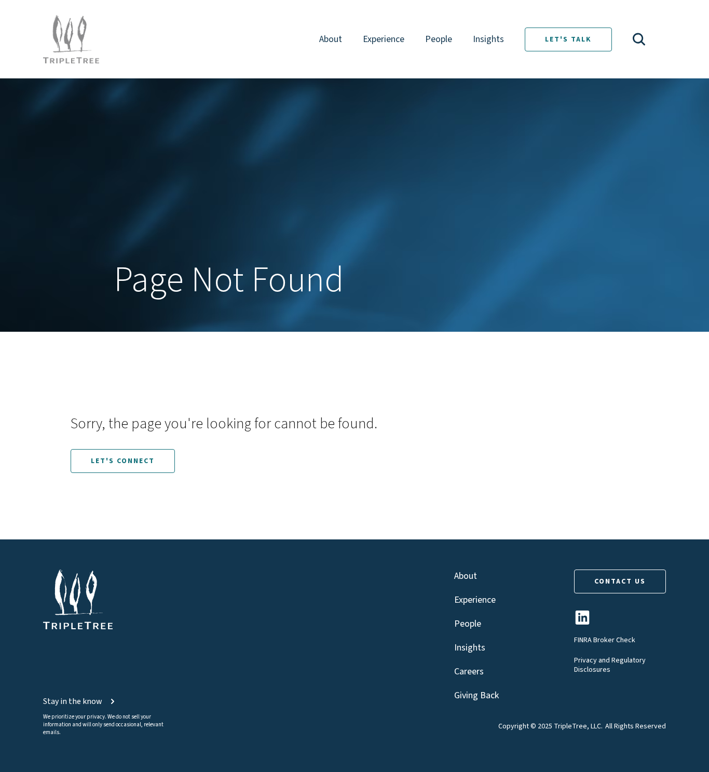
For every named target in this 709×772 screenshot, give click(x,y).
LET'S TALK (568, 39)
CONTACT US (620, 581)
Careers (469, 671)
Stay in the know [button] (72, 701)
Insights (488, 39)
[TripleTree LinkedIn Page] (582, 621)
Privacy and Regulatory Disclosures (610, 665)
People (438, 39)
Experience (383, 39)
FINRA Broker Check (604, 640)
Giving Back (476, 695)
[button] (639, 39)
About (330, 39)
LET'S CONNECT (123, 461)
